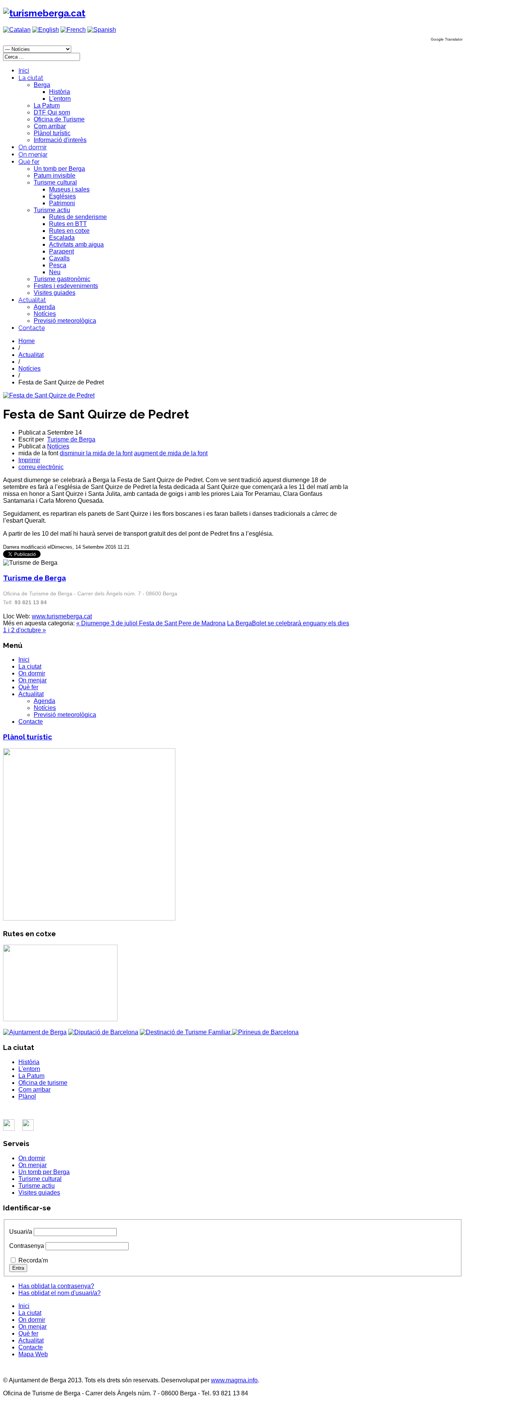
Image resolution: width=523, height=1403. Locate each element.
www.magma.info (234, 1380)
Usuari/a (20, 1231)
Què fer (28, 161)
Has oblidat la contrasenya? (56, 1286)
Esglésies (62, 196)
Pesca (57, 265)
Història (59, 91)
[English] (45, 29)
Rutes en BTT (68, 224)
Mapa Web (33, 1354)
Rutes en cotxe (69, 230)
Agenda (44, 307)
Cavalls (59, 258)
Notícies (45, 314)
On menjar (32, 154)
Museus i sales (69, 189)
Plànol (27, 1096)
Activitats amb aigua (76, 244)
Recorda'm (33, 1260)
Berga (42, 85)
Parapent (61, 251)
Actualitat (32, 300)
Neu (54, 272)
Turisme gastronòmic (62, 279)
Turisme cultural (55, 182)
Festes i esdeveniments (66, 286)
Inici (23, 70)
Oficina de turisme (42, 1082)
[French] (73, 29)
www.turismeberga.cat (62, 616)
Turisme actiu (52, 210)
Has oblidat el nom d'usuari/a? (59, 1293)
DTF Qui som (52, 112)
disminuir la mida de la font (96, 453)
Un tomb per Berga (59, 168)
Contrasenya (26, 1246)
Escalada (62, 237)
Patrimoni (62, 203)
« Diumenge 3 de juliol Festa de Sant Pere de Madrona (151, 623)
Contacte (31, 328)
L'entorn (60, 98)
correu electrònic (41, 467)
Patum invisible (54, 175)
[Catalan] (17, 29)
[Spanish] (101, 29)
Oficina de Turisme (59, 119)
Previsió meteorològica (65, 320)
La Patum (47, 105)
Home (26, 341)
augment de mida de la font (171, 453)
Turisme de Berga (71, 439)
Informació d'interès (60, 140)
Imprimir (29, 460)
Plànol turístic (52, 133)
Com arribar (50, 126)
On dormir (32, 147)
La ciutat (30, 78)
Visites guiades (54, 292)
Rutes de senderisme (78, 217)
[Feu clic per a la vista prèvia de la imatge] (49, 395)
